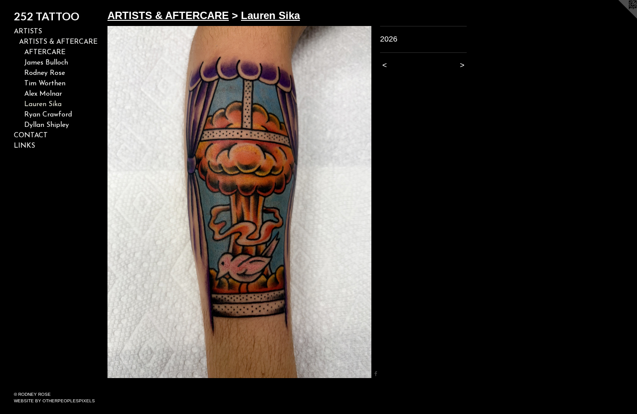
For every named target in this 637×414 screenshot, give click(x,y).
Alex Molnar (43, 94)
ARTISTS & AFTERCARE (58, 42)
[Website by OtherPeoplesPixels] (619, 17)
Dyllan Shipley (46, 125)
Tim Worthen (44, 83)
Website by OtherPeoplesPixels (54, 400)
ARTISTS (28, 31)
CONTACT (31, 135)
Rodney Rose (44, 73)
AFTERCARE (44, 52)
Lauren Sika (43, 104)
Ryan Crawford (48, 114)
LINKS (24, 145)
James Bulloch (46, 62)
